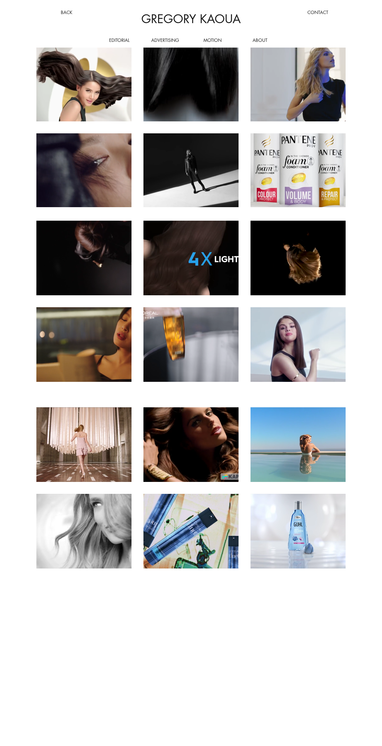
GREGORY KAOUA (191, 19)
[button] (122, 289)
